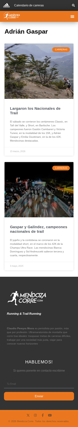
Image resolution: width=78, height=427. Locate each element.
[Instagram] (35, 415)
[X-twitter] (28, 415)
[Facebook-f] (42, 415)
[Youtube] (50, 415)
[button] (73, 5)
